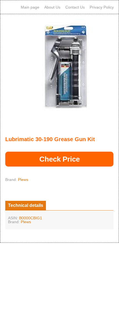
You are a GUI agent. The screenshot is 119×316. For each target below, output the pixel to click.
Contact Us (75, 7)
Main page (30, 7)
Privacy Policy (102, 7)
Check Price (59, 159)
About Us (52, 7)
